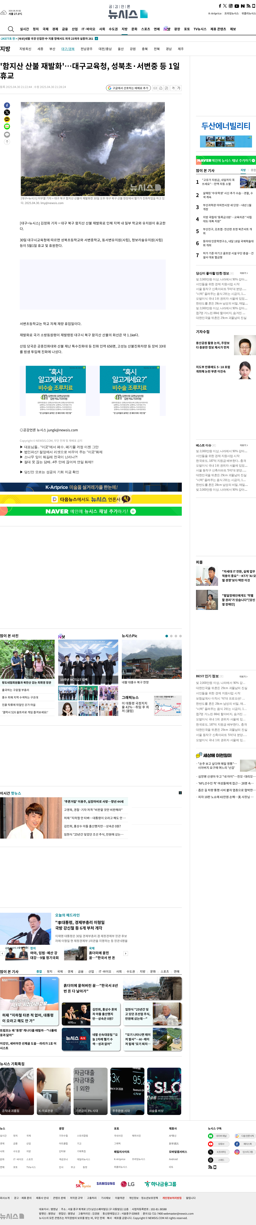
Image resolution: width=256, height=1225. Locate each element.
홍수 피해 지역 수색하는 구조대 (20, 697)
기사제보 (106, 1198)
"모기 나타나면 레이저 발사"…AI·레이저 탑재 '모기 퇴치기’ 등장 (138, 1039)
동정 (85, 1167)
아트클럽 (63, 1143)
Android (173, 1159)
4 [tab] (180, 636)
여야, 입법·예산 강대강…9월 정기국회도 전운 (44, 957)
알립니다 (191, 1198)
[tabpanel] (152, 665)
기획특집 (81, 1151)
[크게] (179, 88)
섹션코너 (63, 1159)
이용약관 (120, 1198)
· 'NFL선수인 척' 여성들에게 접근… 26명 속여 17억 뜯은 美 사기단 (226, 783)
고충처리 (92, 1198)
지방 (125, 28)
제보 (233, 28)
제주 (181, 48)
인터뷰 (62, 1151)
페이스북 (248, 1144)
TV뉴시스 (200, 28)
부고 (73, 1167)
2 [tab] (171, 636)
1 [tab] (166, 636)
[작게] (173, 88)
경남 (169, 48)
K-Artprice (215, 13)
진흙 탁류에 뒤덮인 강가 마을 (19, 705)
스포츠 (145, 28)
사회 (102, 28)
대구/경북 (68, 48)
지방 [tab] (243, 170)
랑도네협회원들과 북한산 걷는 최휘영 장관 (26, 682)
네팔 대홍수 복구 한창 (135, 682)
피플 (199, 562)
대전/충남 (105, 48)
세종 (40, 48)
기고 (79, 1143)
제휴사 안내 (42, 1198)
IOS (171, 1167)
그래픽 (117, 1143)
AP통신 (172, 1135)
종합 (39, 971)
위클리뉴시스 (249, 13)
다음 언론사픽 (247, 1136)
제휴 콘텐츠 (218, 28)
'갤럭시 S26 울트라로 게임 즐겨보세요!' (25, 712)
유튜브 (221, 1144)
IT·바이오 (88, 28)
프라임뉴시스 (231, 13)
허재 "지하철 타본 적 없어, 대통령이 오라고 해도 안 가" (28, 1017)
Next (125, 953)
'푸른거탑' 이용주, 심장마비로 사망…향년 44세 (94, 801)
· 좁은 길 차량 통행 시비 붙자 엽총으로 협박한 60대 (226, 790)
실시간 (24, 28)
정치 (36, 28)
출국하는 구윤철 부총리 (15, 690)
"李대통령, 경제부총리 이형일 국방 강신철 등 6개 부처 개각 (80, 925)
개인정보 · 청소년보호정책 (143, 1198)
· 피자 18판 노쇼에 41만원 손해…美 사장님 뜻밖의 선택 (226, 797)
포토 (187, 28)
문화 (134, 28)
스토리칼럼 (82, 1135)
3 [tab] (176, 636)
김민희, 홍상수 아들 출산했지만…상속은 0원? (92, 826)
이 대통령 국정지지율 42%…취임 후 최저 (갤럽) (135, 707)
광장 (177, 28)
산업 (75, 28)
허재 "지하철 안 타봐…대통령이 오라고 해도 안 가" (95, 818)
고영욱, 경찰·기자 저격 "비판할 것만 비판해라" (93, 810)
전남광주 (87, 48)
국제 (46, 28)
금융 (65, 28)
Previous (2, 953)
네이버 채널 (221, 1136)
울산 (121, 48)
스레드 (221, 1160)
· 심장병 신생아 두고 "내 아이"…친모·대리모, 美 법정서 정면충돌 (226, 776)
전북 (157, 48)
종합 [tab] (253, 170)
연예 (157, 28)
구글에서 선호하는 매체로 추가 (130, 88)
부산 (52, 48)
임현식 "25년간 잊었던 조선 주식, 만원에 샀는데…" (95, 834)
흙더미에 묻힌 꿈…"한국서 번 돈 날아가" (102, 957)
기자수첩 (203, 331)
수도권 (113, 28)
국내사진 (118, 1135)
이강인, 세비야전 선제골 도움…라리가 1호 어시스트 (28, 1045)
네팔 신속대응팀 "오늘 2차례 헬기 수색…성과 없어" (105, 1039)
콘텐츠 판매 (59, 1198)
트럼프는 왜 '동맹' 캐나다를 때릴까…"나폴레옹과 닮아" (28, 1032)
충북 (145, 48)
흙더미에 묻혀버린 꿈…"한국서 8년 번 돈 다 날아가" (91, 988)
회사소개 (5, 1198)
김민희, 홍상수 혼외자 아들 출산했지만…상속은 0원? (104, 1014)
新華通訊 (174, 1143)
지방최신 (25, 48)
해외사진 (136, 1135)
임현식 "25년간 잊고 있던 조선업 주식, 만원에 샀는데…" (137, 1014)
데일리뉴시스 (83, 1159)
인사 (61, 1167)
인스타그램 (248, 1152)
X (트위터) (221, 1152)
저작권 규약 (76, 1198)
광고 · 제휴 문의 (23, 1198)
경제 (55, 28)
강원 (133, 48)
